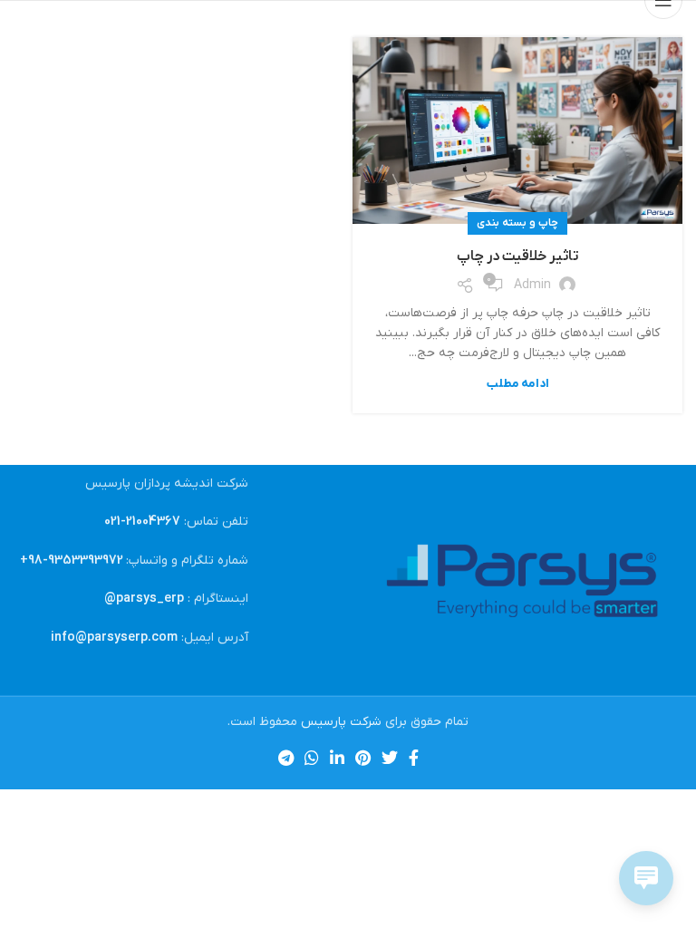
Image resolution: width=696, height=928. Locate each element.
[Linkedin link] (337, 757)
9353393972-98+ (71, 560)
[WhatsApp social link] (311, 757)
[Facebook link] (413, 757)
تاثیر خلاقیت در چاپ (518, 256)
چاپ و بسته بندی (517, 223)
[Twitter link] (389, 757)
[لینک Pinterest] (363, 757)
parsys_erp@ (144, 598)
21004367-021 (142, 521)
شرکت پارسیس (341, 721)
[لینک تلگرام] (286, 757)
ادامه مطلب (518, 384)
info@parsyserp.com (114, 637)
